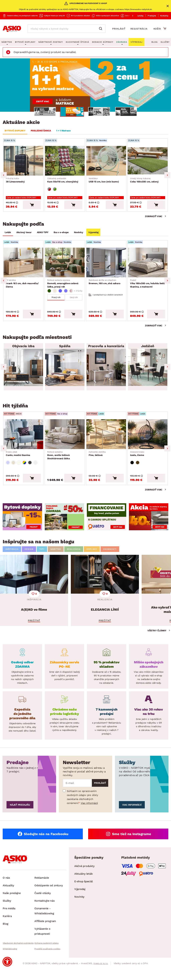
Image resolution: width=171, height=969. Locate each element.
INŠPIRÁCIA (12, 549)
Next (167, 175)
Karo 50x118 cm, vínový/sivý (62, 180)
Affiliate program (45, 921)
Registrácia (138, 28)
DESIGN (29, 549)
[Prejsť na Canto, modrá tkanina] (23, 434)
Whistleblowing (10, 949)
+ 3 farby (78, 291)
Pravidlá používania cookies (47, 949)
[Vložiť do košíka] (32, 204)
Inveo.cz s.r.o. (100, 963)
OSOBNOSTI (110, 549)
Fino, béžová (97, 453)
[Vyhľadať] (101, 29)
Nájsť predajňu (20, 804)
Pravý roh (56, 297)
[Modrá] (60, 291)
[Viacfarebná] (24, 463)
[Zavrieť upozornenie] (167, 6)
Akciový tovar (24, 232)
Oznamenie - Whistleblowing (44, 911)
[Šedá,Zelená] (55, 189)
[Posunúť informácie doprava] (130, 15)
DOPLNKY (92, 549)
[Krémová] (19, 463)
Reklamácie (41, 877)
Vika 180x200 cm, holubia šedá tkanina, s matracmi (147, 283)
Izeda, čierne (137, 453)
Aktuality (8, 885)
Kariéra (7, 916)
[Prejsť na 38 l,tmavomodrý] (23, 161)
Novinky (78, 232)
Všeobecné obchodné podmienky (18, 943)
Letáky (140, 16)
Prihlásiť (119, 28)
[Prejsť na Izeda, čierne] (148, 434)
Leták (8, 232)
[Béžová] (55, 291)
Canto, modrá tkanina (18, 453)
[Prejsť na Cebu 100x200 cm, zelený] (148, 161)
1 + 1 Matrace (63, 130)
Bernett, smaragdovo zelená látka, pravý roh (62, 283)
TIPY (41, 549)
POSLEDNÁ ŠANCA (41, 130)
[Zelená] (49, 291)
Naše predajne (12, 893)
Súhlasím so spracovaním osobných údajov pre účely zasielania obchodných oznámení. (82, 797)
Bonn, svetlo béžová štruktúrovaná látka (58, 455)
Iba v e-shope (61, 232)
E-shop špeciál (83, 881)
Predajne (152, 16)
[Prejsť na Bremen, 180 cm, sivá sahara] (106, 262)
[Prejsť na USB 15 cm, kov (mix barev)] (106, 161)
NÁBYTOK (55, 549)
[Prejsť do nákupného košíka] (159, 29)
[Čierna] (132, 463)
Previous (4, 175)
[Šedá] (30, 463)
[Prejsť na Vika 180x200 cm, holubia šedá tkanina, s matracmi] (148, 262)
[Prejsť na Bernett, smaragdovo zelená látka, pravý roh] (65, 262)
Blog (154, 42)
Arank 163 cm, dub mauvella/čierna (22, 283)
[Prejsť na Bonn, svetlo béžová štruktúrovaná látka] (65, 434)
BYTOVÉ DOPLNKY (15, 130)
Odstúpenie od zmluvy (48, 885)
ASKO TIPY (42, 232)
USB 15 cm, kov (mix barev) (104, 180)
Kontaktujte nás (44, 900)
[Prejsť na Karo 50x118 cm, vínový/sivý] (65, 161)
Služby (165, 42)
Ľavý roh (74, 297)
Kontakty (164, 16)
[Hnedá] (138, 463)
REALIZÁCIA (73, 549)
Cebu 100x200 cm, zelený (144, 180)
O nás (6, 877)
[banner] (22, 516)
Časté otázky (42, 893)
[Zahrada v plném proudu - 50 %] (85, 85)
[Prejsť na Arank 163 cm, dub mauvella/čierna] (23, 262)
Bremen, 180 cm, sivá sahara (104, 282)
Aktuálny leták (83, 873)
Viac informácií (89, 803)
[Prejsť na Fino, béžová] (106, 434)
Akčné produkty (84, 866)
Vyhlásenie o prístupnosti (42, 931)
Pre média (9, 908)
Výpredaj (93, 232)
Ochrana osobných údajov (46, 943)
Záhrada (121, 42)
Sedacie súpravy (102, 42)
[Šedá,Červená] (49, 189)
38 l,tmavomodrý (15, 180)
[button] (7, 962)
